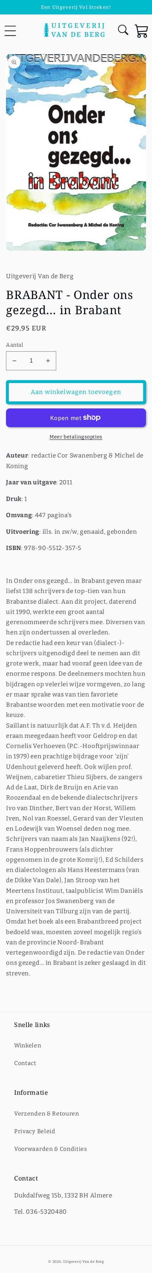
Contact (25, 1063)
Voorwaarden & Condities (50, 1149)
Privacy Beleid (34, 1131)
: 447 (26, 515)
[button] (10, 31)
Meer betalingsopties (76, 437)
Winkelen (27, 1045)
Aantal (14, 345)
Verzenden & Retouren (46, 1113)
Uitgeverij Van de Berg (83, 1262)
